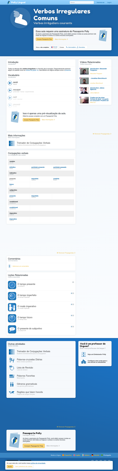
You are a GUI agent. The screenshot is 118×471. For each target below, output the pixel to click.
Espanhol (68, 455)
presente (68, 70)
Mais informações (61, 39)
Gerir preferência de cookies (23, 466)
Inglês (78, 455)
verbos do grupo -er (32, 70)
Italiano (87, 455)
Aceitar (10, 466)
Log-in (109, 2)
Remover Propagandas (66, 253)
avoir (15, 82)
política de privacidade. (38, 463)
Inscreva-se (100, 2)
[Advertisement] (41, 238)
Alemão (96, 455)
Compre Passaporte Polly (44, 39)
